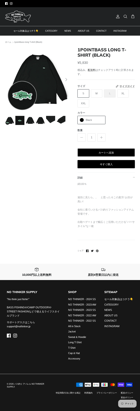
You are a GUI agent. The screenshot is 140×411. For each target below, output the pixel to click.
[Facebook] (6, 3)
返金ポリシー (127, 397)
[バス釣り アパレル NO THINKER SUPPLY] (18, 17)
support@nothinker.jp (18, 326)
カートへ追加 (106, 152)
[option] (37, 79)
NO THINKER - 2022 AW (82, 315)
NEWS (67, 31)
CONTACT (101, 31)
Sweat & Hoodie (77, 337)
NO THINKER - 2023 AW (82, 304)
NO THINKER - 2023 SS (82, 309)
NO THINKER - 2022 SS (82, 320)
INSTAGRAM (120, 31)
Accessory (74, 358)
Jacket (72, 331)
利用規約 (88, 393)
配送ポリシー (127, 393)
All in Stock (74, 326)
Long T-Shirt (75, 342)
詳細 (80, 177)
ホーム (8, 42)
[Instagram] (11, 3)
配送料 (91, 69)
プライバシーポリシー (106, 393)
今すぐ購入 (106, 164)
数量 (80, 130)
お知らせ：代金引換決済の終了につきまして (70, 3)
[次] (66, 79)
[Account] (117, 17)
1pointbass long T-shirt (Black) (28, 42)
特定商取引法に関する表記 (68, 393)
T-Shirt (71, 347)
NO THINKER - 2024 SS (82, 299)
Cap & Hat (74, 353)
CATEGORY (51, 31)
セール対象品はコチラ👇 (25, 31)
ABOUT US (83, 31)
